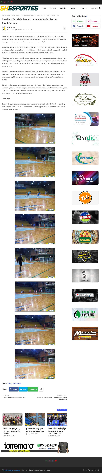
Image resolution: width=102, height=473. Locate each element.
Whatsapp (34, 389)
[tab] (44, 8)
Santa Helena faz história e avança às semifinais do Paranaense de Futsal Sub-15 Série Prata (57, 430)
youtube (95, 26)
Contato (97, 470)
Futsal (83, 8)
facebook (80, 26)
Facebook (14, 389)
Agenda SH (95, 8)
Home (44, 8)
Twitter (24, 389)
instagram (94, 21)
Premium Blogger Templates (11, 470)
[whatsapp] (1, 2)
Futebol (62, 8)
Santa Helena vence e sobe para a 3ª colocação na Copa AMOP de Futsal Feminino (12, 430)
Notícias (53, 8)
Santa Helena (15, 15)
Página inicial (6, 15)
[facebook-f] (8, 2)
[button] (100, 8)
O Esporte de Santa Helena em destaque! (39, 470)
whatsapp (80, 21)
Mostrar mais (62, 410)
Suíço (73, 8)
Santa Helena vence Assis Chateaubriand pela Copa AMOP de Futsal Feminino (35, 429)
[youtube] (11, 2)
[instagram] (4, 2)
